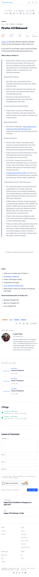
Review (3, 534)
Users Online (25, 540)
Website (4, 469)
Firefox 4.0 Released (14, 28)
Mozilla (23, 320)
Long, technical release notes (13, 285)
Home (2, 24)
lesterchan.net (18, 336)
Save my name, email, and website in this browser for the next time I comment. (19, 477)
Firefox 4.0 (5, 42)
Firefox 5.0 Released (10, 411)
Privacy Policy (25, 547)
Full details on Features (11, 276)
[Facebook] (10, 13)
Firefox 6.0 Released (10, 416)
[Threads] (23, 13)
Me (21, 555)
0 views (27, 35)
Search (23, 531)
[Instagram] (17, 13)
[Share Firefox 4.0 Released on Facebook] (23, 323)
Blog (7, 24)
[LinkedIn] (20, 13)
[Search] (29, 2)
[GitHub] (14, 13)
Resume (3, 561)
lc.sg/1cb (33, 323)
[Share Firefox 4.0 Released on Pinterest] (27, 323)
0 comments (34, 35)
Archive (3, 531)
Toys (22, 558)
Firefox (16, 320)
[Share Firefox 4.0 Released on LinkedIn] (20, 323)
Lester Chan (3, 35)
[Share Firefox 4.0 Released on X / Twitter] (16, 323)
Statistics (24, 537)
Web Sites (4, 555)
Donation (23, 544)
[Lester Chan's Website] (7, 2)
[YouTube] (33, 13)
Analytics (24, 534)
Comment (4, 438)
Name (3, 454)
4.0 (11, 320)
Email (4, 462)
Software (4, 320)
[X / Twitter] (30, 13)
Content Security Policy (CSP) (16, 173)
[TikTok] (27, 13)
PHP (2, 558)
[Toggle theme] (36, 2)
